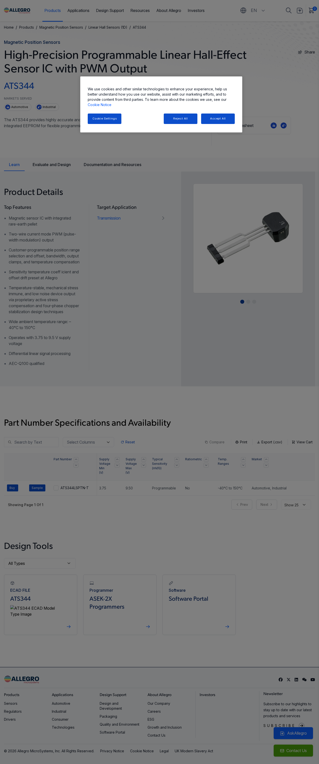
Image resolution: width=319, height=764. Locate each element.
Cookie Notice (99, 105)
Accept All (218, 118)
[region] (161, 104)
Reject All (180, 118)
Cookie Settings (104, 118)
